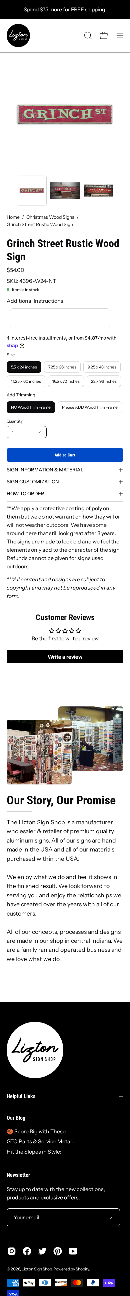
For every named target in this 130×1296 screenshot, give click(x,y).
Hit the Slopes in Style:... (36, 1151)
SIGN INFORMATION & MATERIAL (45, 470)
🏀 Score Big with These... (38, 1131)
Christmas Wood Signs (50, 217)
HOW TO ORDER (25, 494)
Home (13, 217)
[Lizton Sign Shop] (18, 35)
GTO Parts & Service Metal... (41, 1141)
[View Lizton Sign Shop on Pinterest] (58, 1251)
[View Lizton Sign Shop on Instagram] (12, 1251)
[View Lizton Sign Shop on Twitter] (42, 1251)
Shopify (82, 1268)
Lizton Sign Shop (37, 1268)
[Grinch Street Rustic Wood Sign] (32, 190)
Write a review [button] (65, 656)
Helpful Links (21, 1096)
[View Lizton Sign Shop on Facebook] (27, 1251)
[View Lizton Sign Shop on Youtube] (73, 1251)
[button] (87, 35)
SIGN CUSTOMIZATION (33, 482)
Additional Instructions (35, 300)
